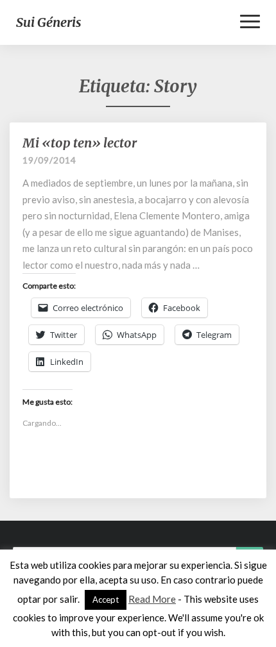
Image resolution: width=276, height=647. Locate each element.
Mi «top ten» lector (79, 143)
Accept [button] (105, 599)
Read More (152, 599)
